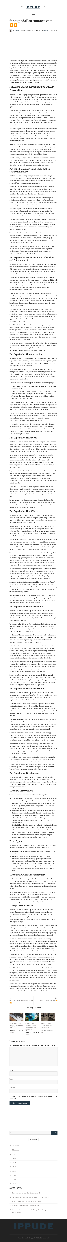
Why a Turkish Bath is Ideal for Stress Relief (46, 1026)
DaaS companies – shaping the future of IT (16, 1026)
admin (17, 30)
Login (14, 1171)
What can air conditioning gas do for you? (26, 1206)
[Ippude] (33, 1222)
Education (15, 1150)
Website (12, 1088)
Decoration (15, 1146)
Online (14, 1175)
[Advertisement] (33, 47)
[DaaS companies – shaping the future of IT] (16, 1017)
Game (14, 1158)
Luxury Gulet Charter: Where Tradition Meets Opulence (30, 1027)
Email (12, 1079)
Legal (42, 1032)
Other (14, 1179)
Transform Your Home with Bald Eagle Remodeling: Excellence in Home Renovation (33, 1211)
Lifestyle (12, 1032)
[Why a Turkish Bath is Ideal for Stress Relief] (48, 1017)
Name (12, 1070)
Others (45, 30)
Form (13, 1154)
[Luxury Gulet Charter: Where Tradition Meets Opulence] (32, 1017)
